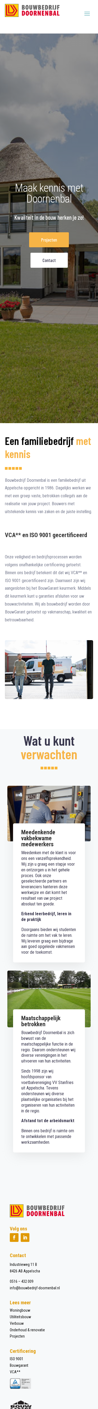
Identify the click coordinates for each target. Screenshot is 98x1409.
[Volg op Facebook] (14, 1237)
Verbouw (17, 1323)
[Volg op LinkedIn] (25, 1237)
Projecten (49, 239)
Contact (49, 260)
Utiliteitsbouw (20, 1317)
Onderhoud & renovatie (27, 1330)
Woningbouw (20, 1310)
